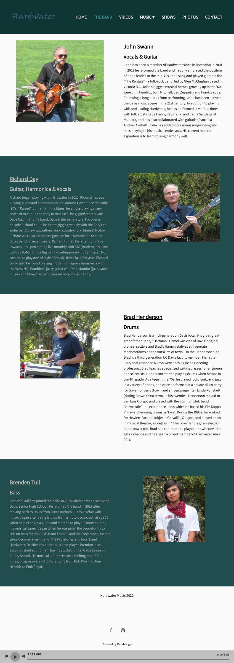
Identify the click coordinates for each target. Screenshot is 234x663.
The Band (103, 17)
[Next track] (23, 656)
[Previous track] (7, 656)
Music (146, 17)
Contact (213, 17)
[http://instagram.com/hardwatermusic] (123, 630)
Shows (169, 17)
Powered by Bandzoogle (117, 644)
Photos (190, 17)
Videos (126, 17)
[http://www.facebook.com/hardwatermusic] (111, 630)
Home (81, 17)
